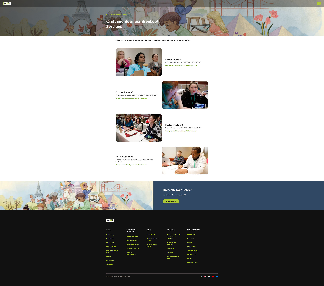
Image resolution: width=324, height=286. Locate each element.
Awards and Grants (132, 236)
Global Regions (111, 246)
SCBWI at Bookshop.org (131, 253)
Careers (189, 258)
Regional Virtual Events (152, 245)
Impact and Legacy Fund (112, 251)
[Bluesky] (217, 276)
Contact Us (190, 239)
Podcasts (170, 252)
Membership (110, 235)
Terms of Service (192, 250)
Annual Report (110, 260)
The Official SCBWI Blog (173, 257)
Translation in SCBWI (133, 248)
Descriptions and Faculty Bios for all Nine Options (180, 65)
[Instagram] (205, 276)
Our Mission (110, 239)
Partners (108, 256)
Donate (189, 243)
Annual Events (151, 235)
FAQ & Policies (191, 235)
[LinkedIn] (209, 276)
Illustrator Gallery (132, 240)
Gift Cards (109, 264)
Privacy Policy (191, 246)
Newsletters (170, 248)
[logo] (7, 3)
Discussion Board (192, 262)
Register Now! (171, 201)
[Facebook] (201, 276)
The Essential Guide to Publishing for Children (174, 236)
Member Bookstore (133, 244)
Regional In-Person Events (152, 239)
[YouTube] (213, 277)
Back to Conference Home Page (117, 14)
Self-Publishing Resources (171, 243)
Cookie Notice (191, 254)
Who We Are (110, 243)
